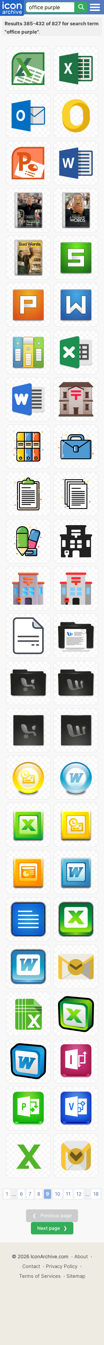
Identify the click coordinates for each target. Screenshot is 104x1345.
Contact (31, 1266)
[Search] (81, 7)
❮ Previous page (52, 1215)
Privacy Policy (61, 1266)
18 (96, 1194)
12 (78, 1194)
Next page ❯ (52, 1228)
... (14, 1194)
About (81, 1256)
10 (57, 1194)
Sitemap (75, 1276)
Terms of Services (40, 1276)
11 (68, 1194)
